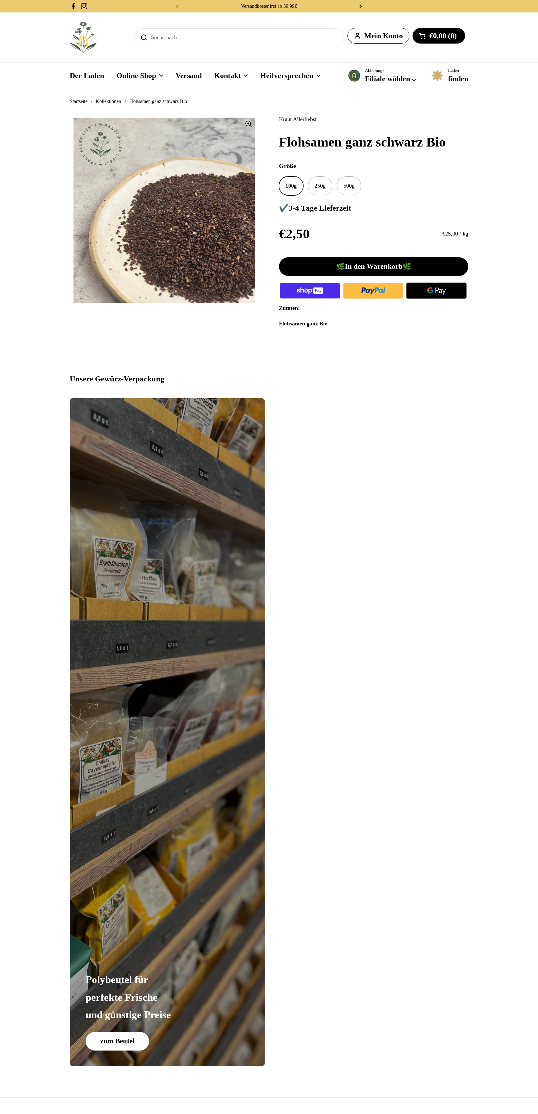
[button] (439, 36)
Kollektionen (108, 101)
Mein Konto (383, 36)
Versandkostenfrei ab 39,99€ (269, 6)
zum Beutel (117, 1041)
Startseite (78, 101)
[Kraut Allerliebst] (83, 37)
